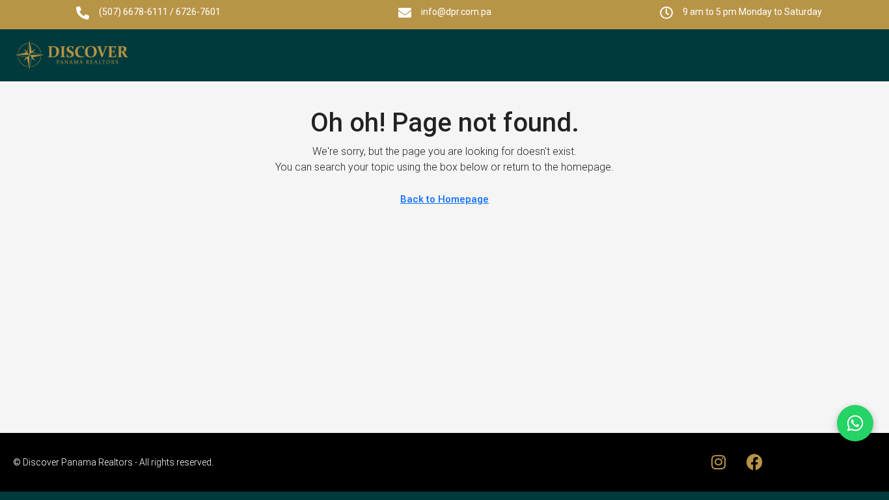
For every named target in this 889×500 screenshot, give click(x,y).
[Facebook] (830, 55)
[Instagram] (794, 55)
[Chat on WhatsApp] (855, 423)
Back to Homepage (444, 199)
